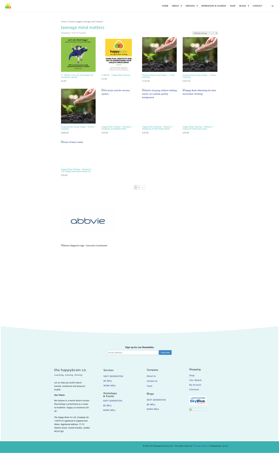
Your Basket (195, 380)
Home (63, 21)
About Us (151, 376)
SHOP (233, 6)
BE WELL (107, 380)
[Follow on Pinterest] (67, 446)
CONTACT (257, 6)
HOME (165, 6)
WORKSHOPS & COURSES (213, 6)
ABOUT (175, 6)
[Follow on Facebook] (53, 446)
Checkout (194, 389)
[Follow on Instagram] (60, 446)
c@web (224, 446)
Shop (191, 375)
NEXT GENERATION (113, 376)
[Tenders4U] (198, 410)
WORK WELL (109, 385)
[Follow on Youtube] (74, 446)
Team (149, 386)
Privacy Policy (200, 446)
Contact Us (152, 381)
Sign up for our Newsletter (139, 347)
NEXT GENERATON (112, 400)
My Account (195, 384)
